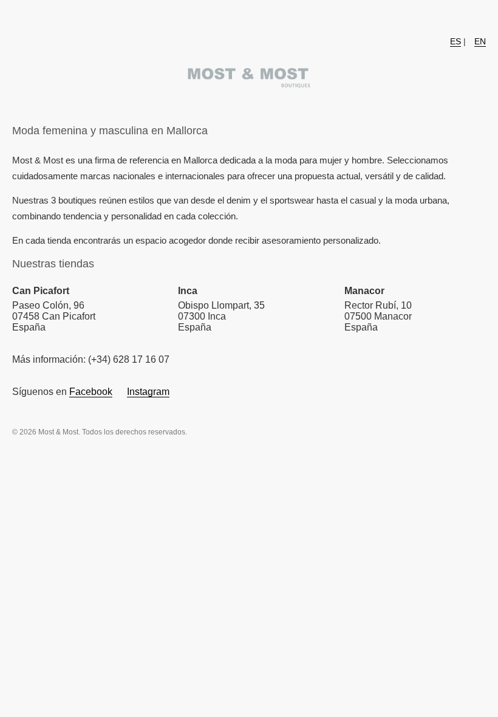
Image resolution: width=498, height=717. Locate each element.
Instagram (148, 391)
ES (455, 41)
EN (480, 41)
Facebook (90, 391)
